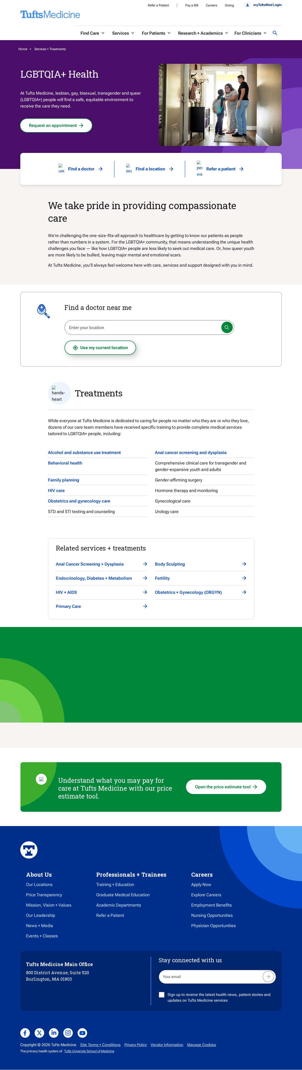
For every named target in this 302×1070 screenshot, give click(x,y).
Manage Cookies (201, 1045)
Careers (211, 5)
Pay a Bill (191, 5)
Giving (229, 5)
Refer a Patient (158, 5)
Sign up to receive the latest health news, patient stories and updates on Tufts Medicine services (219, 997)
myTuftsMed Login (267, 5)
